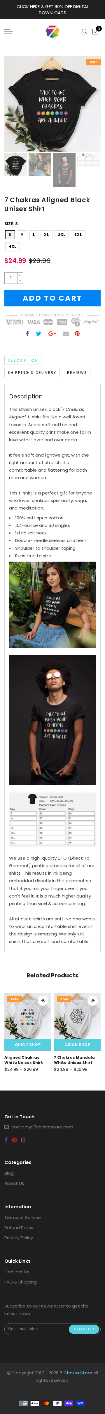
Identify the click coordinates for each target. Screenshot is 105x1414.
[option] (52, 104)
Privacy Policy (18, 1238)
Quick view (43, 1001)
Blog (9, 1173)
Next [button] (82, 107)
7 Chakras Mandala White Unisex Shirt (74, 1060)
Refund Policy (18, 1227)
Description (23, 360)
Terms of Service (22, 1217)
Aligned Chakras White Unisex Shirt (23, 1060)
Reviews (77, 372)
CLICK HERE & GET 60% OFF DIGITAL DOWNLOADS (53, 9)
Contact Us (16, 1272)
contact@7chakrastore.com (42, 1127)
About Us (14, 1183)
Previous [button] (15, 107)
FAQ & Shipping (20, 1282)
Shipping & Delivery (32, 372)
